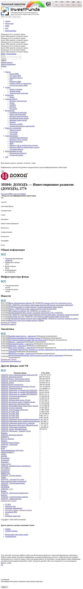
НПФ (12, 143)
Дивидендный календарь (19, 93)
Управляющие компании (19, 138)
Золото (12, 103)
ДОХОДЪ (8, 260)
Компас (3, 491)
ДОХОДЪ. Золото (7, 383)
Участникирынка (11, 136)
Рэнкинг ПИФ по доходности (20, 83)
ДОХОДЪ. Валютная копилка (12, 435)
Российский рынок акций (19, 118)
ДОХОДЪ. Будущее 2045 (10, 417)
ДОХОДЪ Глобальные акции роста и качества (18, 423)
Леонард (4, 441)
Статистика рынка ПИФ (19, 85)
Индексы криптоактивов (19, 116)
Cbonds (7, 529)
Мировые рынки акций (18, 120)
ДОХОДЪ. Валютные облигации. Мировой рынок (19, 425)
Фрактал (4, 446)
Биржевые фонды (16, 78)
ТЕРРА (3, 477)
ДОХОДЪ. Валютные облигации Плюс (15, 404)
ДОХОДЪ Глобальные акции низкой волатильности (20, 421)
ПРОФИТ (4, 485)
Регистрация (11, 54)
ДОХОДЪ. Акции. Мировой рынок (14, 429)
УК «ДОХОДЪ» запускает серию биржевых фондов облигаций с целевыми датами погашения (44, 315)
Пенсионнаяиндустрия (13, 151)
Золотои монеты (11, 99)
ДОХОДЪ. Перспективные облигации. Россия (18, 386)
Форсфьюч (5, 462)
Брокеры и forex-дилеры (18, 140)
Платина (13, 107)
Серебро (13, 105)
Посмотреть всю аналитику (11, 361)
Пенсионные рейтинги (18, 153)
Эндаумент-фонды (16, 149)
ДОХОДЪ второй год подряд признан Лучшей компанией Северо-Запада (36, 307)
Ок (2, 171)
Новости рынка (15, 130)
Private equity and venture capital (16, 534)
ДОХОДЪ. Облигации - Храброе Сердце (16, 431)
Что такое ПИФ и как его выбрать (13, 194)
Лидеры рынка (15, 91)
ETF (6, 28)
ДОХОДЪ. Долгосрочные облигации (14, 410)
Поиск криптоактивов (18, 114)
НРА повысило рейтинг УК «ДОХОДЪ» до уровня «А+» (30, 311)
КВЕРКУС (5, 437)
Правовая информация (13, 508)
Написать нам (10, 506)
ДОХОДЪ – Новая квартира (11, 499)
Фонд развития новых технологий (13, 481)
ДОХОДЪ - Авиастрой (9, 444)
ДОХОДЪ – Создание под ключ (12, 479)
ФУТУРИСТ (5, 468)
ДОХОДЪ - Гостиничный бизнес (13, 483)
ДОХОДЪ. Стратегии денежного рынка (15, 381)
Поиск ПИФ (14, 74)
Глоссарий (13, 134)
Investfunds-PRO (11, 512)
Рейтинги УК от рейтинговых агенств (24, 145)
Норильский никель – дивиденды (21, 344)
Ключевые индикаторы (18, 112)
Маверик (4, 433)
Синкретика (5, 470)
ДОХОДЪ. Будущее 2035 (10, 415)
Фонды (7, 72)
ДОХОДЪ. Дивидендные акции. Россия (15, 400)
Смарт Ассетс (6, 464)
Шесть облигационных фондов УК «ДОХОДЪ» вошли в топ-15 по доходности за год (40, 303)
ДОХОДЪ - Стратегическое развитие (14, 497)
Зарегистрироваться (8, 64)
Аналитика (14, 132)
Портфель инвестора (12, 516)
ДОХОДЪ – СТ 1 (7, 489)
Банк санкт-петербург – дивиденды (22, 348)
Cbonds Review (10, 536)
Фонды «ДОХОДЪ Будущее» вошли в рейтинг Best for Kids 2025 (32, 309)
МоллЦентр (5, 458)
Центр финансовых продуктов (12, 450)
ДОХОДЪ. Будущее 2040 (10, 413)
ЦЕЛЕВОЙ (5, 487)
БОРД (3, 448)
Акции (7, 21)
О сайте (8, 504)
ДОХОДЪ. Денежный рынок (11, 388)
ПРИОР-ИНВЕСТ (7, 452)
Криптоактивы (10, 31)
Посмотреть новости (8, 324)
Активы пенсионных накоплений (22, 126)
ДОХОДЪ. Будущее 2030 (10, 412)
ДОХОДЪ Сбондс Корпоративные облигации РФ (19, 375)
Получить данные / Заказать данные (18, 510)
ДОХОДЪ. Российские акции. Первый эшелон (18, 402)
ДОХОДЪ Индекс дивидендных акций (15, 379)
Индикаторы (10, 110)
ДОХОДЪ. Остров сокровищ (11, 408)
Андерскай (5, 460)
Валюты (13, 122)
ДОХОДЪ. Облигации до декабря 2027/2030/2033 (19, 390)
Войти (3, 54)
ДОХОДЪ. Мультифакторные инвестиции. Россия (19, 406)
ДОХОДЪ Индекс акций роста (12, 384)
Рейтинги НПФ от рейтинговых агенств (24, 147)
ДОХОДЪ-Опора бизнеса (10, 443)
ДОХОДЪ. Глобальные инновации (13, 427)
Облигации (9, 23)
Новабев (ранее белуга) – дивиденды (22, 336)
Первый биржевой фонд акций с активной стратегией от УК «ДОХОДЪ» (36, 313)
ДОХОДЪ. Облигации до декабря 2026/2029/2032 (19, 392)
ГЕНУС (4, 454)
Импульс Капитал (7, 439)
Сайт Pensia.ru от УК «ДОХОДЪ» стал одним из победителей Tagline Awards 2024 (39, 317)
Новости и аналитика (13, 128)
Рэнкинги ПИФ (15, 81)
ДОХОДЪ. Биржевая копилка (11, 377)
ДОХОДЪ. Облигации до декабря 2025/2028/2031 (19, 394)
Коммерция (5, 472)
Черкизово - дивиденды (17, 346)
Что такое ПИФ (15, 76)
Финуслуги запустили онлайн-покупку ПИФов (26, 320)
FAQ (7, 514)
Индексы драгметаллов (18, 101)
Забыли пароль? (7, 62)
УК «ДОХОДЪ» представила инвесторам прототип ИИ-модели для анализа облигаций (41, 305)
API (6, 157)
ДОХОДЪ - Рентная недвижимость (14, 396)
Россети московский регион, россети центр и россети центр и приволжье (36, 355)
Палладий (13, 109)
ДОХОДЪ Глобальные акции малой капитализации (20, 419)
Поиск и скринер (16, 89)
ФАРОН (4, 456)
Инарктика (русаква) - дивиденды (21, 353)
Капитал (4, 495)
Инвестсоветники (16, 141)
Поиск (12, 97)
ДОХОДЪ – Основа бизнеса (11, 475)
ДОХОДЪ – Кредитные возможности (14, 493)
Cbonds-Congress (11, 531)
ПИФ (7, 26)
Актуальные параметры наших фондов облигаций (27, 340)
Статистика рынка (16, 155)
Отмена (3, 66)
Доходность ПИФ (16, 124)
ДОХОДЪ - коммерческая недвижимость (16, 466)
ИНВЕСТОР (5, 473)
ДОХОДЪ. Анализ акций (10, 398)
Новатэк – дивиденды (17, 342)
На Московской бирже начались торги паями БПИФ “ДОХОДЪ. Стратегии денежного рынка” (43, 318)
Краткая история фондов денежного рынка (24, 338)
